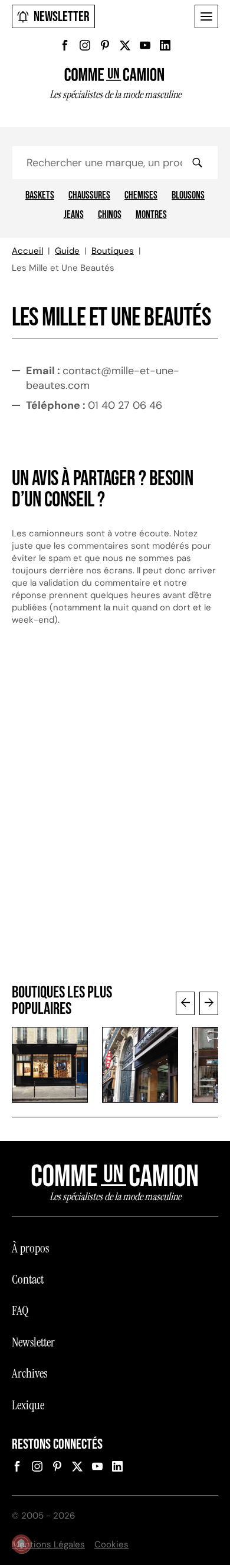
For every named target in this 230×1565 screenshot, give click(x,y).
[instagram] (85, 45)
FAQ (20, 1310)
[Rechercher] (197, 163)
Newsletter (62, 16)
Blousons (188, 195)
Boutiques (112, 251)
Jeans (74, 215)
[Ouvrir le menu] (206, 16)
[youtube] (145, 45)
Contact (28, 1279)
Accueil (27, 251)
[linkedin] (165, 45)
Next (208, 1003)
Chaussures (89, 195)
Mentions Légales (48, 1544)
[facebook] (65, 45)
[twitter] (125, 45)
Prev (185, 1003)
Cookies (111, 1544)
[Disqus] (115, 811)
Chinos (109, 215)
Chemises (140, 195)
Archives (29, 1373)
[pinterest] (105, 45)
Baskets (39, 195)
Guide (67, 251)
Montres (151, 215)
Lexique (28, 1405)
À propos (30, 1248)
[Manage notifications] (21, 1543)
